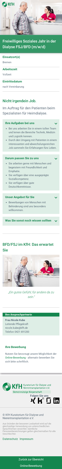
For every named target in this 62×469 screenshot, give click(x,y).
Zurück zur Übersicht (31, 459)
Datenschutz (10, 439)
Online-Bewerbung (15, 357)
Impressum (26, 439)
